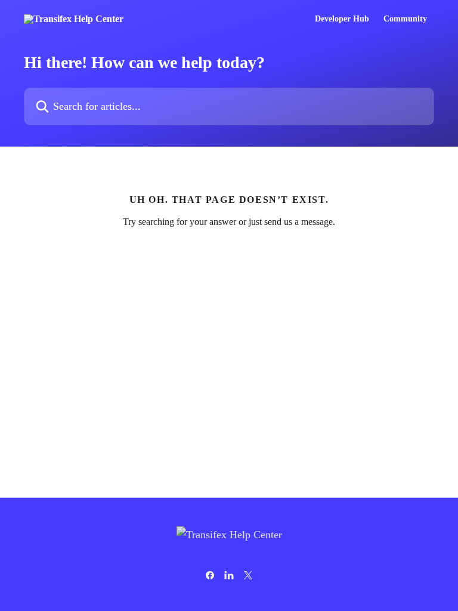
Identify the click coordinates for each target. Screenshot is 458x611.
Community (405, 19)
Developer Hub (342, 19)
